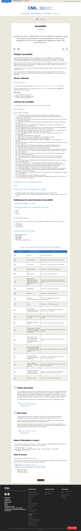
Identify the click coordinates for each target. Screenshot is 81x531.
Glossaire (6, 499)
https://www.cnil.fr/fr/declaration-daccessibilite (52, 264)
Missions (30, 516)
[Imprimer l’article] (14, 49)
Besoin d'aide (72, 528)
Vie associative (31, 511)
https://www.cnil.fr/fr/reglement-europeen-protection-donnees (53, 330)
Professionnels (17, 1)
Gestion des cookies (9, 506)
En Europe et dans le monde (34, 519)
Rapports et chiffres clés (66, 494)
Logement (30, 500)
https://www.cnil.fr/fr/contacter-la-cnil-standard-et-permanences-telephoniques (53, 357)
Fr (64, 1)
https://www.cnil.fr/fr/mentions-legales (50, 269)
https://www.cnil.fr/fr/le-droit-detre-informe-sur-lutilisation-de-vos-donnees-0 (52, 310)
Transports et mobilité (32, 510)
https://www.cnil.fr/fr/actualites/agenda (51, 378)
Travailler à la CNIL (32, 522)
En (67, 1)
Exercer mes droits (36, 13)
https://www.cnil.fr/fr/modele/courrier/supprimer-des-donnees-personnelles (53, 364)
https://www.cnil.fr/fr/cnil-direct (49, 274)
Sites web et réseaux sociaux (34, 492)
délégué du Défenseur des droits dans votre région (32, 465)
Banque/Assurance (32, 506)
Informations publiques (51, 528)
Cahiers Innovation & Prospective (65, 496)
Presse (26, 1)
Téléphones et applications (33, 494)
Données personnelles (21, 528)
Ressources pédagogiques (66, 491)
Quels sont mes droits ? (49, 491)
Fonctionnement (31, 518)
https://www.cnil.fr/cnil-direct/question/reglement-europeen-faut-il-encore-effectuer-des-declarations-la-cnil (53, 281)
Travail (29, 502)
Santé (29, 498)
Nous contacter (29, 447)
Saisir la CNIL (47, 492)
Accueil (37, 19)
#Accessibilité (41, 480)
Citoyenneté (30, 507)
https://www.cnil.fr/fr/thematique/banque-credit (52, 323)
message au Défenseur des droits (27, 464)
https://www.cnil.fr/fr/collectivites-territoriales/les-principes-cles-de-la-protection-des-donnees (53, 372)
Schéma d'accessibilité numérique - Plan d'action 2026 (29, 431)
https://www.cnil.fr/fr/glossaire (49, 293)
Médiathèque (7, 497)
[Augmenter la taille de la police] (67, 49)
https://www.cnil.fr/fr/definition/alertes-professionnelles (50, 298)
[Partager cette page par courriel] (18, 49)
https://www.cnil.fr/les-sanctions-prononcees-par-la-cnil (53, 339)
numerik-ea (43, 88)
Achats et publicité (32, 504)
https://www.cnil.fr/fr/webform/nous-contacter (52, 260)
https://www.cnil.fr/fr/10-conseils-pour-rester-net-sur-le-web (53, 316)
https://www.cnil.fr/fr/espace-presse (50, 304)
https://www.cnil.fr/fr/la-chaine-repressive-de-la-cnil (54, 349)
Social (29, 499)
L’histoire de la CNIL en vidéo (34, 520)
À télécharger (47, 13)
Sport (29, 508)
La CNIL (55, 13)
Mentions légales (10, 528)
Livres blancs (63, 498)
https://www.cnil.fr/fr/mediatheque (50, 288)
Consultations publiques (33, 524)
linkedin (8, 494)
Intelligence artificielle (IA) (33, 503)
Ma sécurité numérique (33, 491)
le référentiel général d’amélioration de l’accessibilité (47, 86)
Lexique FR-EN (7, 500)
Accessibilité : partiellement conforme (36, 528)
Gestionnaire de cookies (74, 1)
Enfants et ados (31, 496)
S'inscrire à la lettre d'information (13, 508)
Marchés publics (31, 523)
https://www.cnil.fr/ (46, 255)
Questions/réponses (48, 494)
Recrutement (61, 528)
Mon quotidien (25, 13)
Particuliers (6, 1)
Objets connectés (31, 495)
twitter (5, 494)
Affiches (62, 492)
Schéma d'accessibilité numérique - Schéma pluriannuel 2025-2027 (29, 404)
